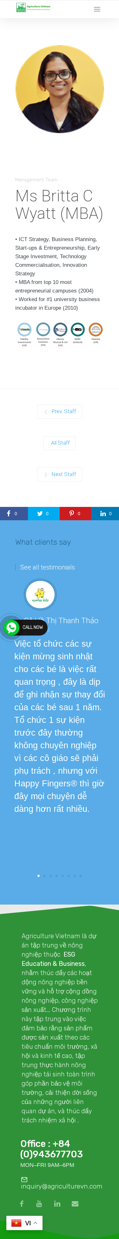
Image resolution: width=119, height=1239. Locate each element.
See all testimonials (47, 567)
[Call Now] (11, 628)
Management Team (36, 180)
